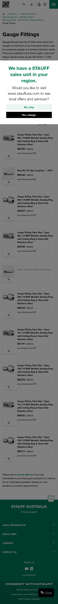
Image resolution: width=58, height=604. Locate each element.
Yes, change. (29, 114)
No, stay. (29, 107)
